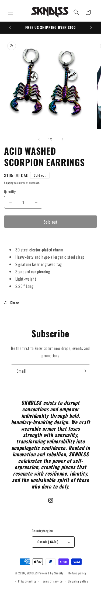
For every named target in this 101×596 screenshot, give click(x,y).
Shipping (8, 183)
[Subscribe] (84, 371)
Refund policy (77, 573)
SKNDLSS (32, 573)
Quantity (10, 191)
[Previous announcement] (10, 27)
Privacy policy (27, 581)
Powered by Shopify (51, 573)
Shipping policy (78, 581)
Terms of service (52, 581)
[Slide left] (39, 139)
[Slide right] (62, 139)
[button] (11, 12)
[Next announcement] (91, 27)
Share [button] (14, 302)
